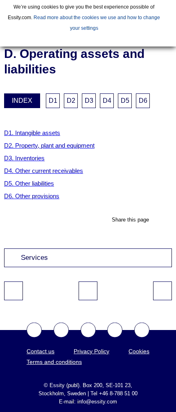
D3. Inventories (24, 158)
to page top (88, 290)
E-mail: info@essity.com (88, 402)
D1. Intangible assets (32, 132)
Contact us (40, 351)
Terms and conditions (54, 362)
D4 (107, 100)
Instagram (114, 330)
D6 (143, 100)
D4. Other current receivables (43, 170)
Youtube (88, 330)
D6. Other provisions (31, 196)
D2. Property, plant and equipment (49, 145)
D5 (125, 100)
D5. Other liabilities (29, 183)
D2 (71, 100)
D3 (89, 100)
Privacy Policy (91, 351)
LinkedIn (141, 330)
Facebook (34, 330)
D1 (53, 100)
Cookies (139, 351)
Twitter (61, 330)
